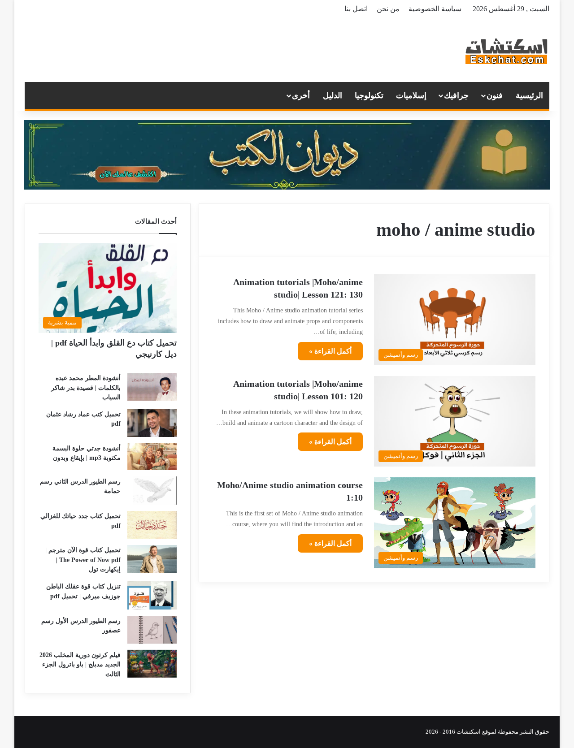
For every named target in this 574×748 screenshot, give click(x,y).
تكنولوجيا (369, 95)
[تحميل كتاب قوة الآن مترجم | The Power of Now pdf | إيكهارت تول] (152, 559)
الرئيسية (529, 95)
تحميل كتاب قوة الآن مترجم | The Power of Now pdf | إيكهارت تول (83, 560)
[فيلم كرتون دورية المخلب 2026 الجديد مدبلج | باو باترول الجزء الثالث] (152, 664)
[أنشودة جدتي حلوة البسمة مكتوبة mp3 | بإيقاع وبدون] (152, 456)
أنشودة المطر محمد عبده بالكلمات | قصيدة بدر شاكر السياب (86, 388)
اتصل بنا (356, 9)
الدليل (332, 95)
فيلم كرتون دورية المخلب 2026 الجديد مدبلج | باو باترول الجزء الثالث (80, 665)
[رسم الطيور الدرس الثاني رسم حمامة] (152, 490)
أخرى (301, 95)
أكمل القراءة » (330, 351)
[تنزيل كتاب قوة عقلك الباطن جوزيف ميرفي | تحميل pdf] (152, 595)
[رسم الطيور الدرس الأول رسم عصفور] (152, 630)
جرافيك (456, 95)
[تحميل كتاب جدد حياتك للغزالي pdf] (152, 525)
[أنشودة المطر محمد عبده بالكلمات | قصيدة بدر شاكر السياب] (152, 387)
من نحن (388, 9)
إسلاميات (411, 95)
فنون (495, 95)
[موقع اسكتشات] (506, 50)
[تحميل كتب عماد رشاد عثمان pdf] (152, 423)
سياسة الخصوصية (435, 9)
